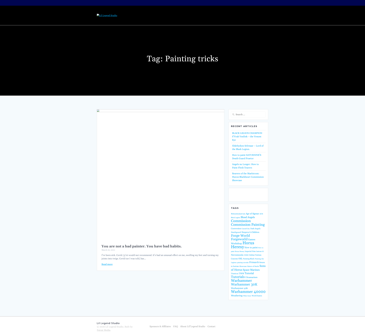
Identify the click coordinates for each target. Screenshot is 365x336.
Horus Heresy (242, 245)
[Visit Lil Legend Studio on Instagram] (249, 194)
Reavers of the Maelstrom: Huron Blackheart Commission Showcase (248, 177)
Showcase (243, 266)
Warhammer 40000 (248, 291)
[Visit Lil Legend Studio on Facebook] (241, 194)
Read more (107, 264)
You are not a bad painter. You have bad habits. (142, 246)
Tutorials (215, 11)
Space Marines (251, 270)
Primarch (254, 262)
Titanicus (234, 273)
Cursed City (246, 229)
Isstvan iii (260, 251)
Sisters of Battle (253, 266)
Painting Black (248, 259)
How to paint (251, 247)
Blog (157, 11)
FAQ (175, 326)
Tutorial (249, 273)
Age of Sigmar (252, 213)
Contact (255, 18)
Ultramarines (251, 277)
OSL (240, 258)
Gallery (230, 11)
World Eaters (257, 296)
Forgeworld (239, 239)
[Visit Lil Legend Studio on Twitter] (234, 194)
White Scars (247, 296)
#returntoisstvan (238, 214)
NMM (246, 255)
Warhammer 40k (239, 288)
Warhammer (241, 280)
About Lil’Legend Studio (253, 11)
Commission (241, 221)
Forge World (240, 236)
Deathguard (236, 232)
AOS (261, 214)
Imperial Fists (250, 251)
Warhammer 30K (244, 284)
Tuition (200, 11)
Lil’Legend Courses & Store (229, 18)
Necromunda (237, 255)
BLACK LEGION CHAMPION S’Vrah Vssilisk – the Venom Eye (247, 136)
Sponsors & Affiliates (160, 326)
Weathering (237, 295)
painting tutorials (243, 263)
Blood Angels (248, 217)
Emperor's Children (250, 232)
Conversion (236, 228)
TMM (241, 273)
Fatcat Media (103, 330)
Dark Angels (255, 228)
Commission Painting (176, 11)
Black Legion (235, 218)
